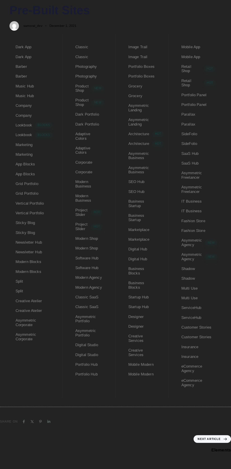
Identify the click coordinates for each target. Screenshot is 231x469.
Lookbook (33, 125)
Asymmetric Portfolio (85, 319)
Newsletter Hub (29, 242)
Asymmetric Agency (198, 242)
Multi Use (189, 288)
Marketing (24, 145)
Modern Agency (88, 277)
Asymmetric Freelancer (191, 175)
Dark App (23, 47)
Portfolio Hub (86, 364)
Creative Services (135, 338)
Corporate (83, 162)
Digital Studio (86, 345)
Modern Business (83, 184)
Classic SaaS (87, 297)
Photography (86, 66)
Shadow (188, 269)
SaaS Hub (190, 153)
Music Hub (25, 86)
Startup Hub (138, 297)
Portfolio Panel (193, 95)
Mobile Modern (141, 364)
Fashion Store (193, 221)
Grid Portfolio (27, 184)
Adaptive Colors (82, 136)
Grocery (135, 86)
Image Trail (138, 47)
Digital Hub (137, 249)
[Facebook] (23, 421)
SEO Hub (136, 182)
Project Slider (87, 212)
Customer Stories (196, 327)
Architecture (144, 134)
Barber (21, 66)
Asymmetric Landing (138, 107)
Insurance (189, 347)
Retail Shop (197, 68)
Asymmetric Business (138, 155)
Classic (81, 47)
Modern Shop (86, 238)
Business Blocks (136, 271)
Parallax (188, 114)
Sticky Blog (25, 223)
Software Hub (87, 258)
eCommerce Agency (191, 368)
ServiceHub (191, 308)
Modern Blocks (28, 262)
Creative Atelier (29, 301)
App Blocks (25, 164)
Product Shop (88, 88)
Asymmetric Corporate (26, 322)
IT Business (191, 201)
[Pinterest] (40, 421)
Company (24, 105)
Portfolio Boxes (141, 66)
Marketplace (139, 230)
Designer (136, 317)
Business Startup (136, 203)
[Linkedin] (49, 421)
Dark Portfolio (87, 114)
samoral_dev (32, 25)
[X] (32, 421)
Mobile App (190, 47)
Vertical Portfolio (30, 203)
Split (19, 281)
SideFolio (189, 134)
